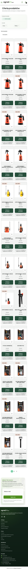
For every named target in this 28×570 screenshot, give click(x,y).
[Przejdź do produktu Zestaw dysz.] (20, 335)
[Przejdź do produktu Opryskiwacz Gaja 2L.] (7, 299)
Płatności (3, 525)
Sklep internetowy (13, 568)
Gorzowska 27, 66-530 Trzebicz (8, 560)
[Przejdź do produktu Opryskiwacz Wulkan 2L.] (7, 48)
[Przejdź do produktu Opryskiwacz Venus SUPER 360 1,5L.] (7, 119)
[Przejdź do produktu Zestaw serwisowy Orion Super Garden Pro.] (7, 406)
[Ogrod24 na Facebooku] (2, 517)
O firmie (2, 533)
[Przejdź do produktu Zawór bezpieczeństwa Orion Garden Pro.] (20, 406)
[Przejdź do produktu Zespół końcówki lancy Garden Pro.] (7, 370)
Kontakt (2, 539)
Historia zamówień (4, 546)
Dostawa (3, 523)
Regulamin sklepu (4, 528)
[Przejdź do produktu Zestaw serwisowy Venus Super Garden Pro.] (7, 442)
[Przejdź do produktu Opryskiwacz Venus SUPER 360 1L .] (20, 119)
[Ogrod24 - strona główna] (5, 511)
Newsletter (3, 549)
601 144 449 (4, 555)
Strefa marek (7, 18)
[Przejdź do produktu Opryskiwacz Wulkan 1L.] (7, 83)
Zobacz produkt (7, 67)
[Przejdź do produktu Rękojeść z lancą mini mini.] (20, 299)
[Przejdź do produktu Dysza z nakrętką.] (7, 335)
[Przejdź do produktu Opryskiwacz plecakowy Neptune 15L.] (7, 227)
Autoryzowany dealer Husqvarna (7, 534)
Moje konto (3, 544)
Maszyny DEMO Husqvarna (6, 536)
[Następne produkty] (16, 471)
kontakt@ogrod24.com (7, 557)
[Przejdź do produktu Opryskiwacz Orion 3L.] (20, 263)
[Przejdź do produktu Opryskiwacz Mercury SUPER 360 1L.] (7, 155)
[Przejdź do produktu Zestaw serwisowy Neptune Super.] (20, 370)
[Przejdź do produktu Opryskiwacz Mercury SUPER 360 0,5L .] (20, 155)
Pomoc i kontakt (4, 521)
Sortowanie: (4, 31)
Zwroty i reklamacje (5, 526)
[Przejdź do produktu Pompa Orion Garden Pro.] (20, 442)
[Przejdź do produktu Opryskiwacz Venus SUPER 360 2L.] (20, 83)
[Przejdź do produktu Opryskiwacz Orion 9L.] (7, 263)
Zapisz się (13, 497)
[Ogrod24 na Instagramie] (4, 517)
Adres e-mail (7, 491)
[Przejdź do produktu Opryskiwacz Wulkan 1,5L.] (20, 48)
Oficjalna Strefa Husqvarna (6, 550)
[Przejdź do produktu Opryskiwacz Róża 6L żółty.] (20, 191)
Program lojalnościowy (5, 547)
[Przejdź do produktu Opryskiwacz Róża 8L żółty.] (7, 191)
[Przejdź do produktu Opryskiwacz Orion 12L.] (20, 227)
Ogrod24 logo (8, 2)
